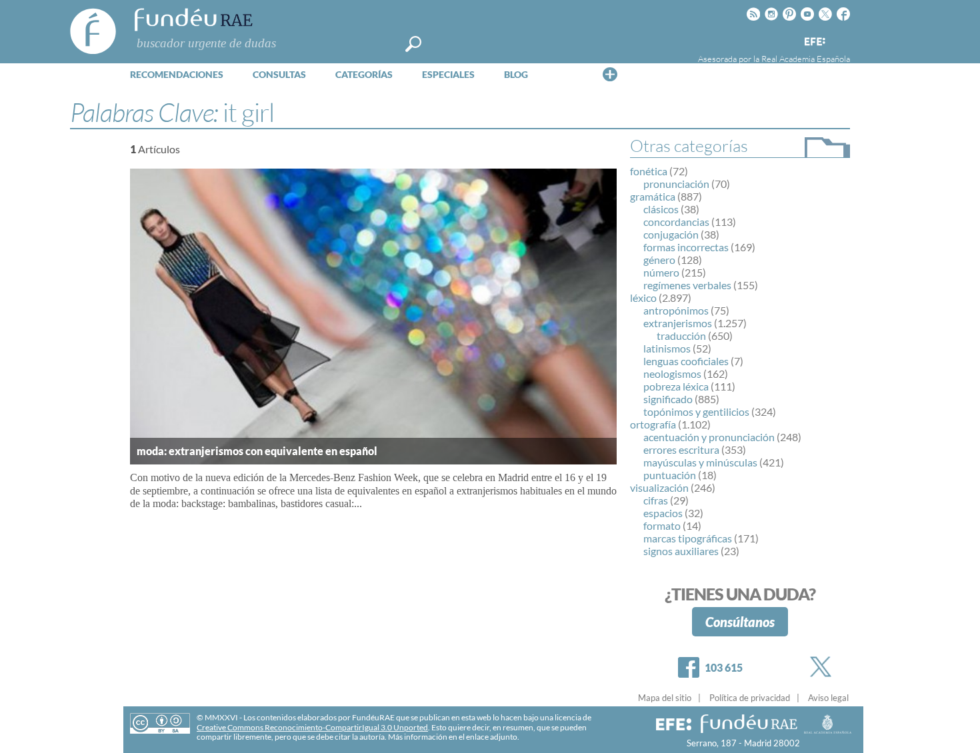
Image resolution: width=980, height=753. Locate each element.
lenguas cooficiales (686, 361)
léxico (643, 297)
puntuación (669, 474)
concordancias (676, 221)
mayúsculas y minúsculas (700, 462)
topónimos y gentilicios (696, 411)
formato (662, 525)
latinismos (667, 348)
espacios (663, 512)
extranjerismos (677, 323)
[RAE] (841, 39)
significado (668, 398)
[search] (413, 44)
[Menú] (610, 74)
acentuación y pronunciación (709, 436)
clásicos (661, 209)
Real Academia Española (805, 58)
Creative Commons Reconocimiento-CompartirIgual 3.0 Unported (312, 727)
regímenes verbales (687, 285)
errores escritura (681, 449)
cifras (655, 500)
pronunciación (676, 183)
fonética (648, 171)
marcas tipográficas (687, 538)
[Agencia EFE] (814, 42)
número (661, 272)
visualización (659, 487)
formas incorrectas (686, 247)
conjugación (671, 234)
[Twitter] (823, 666)
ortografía (653, 424)
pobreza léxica (676, 386)
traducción (681, 335)
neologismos (672, 373)
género (659, 259)
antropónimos (676, 310)
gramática (652, 196)
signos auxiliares (681, 550)
